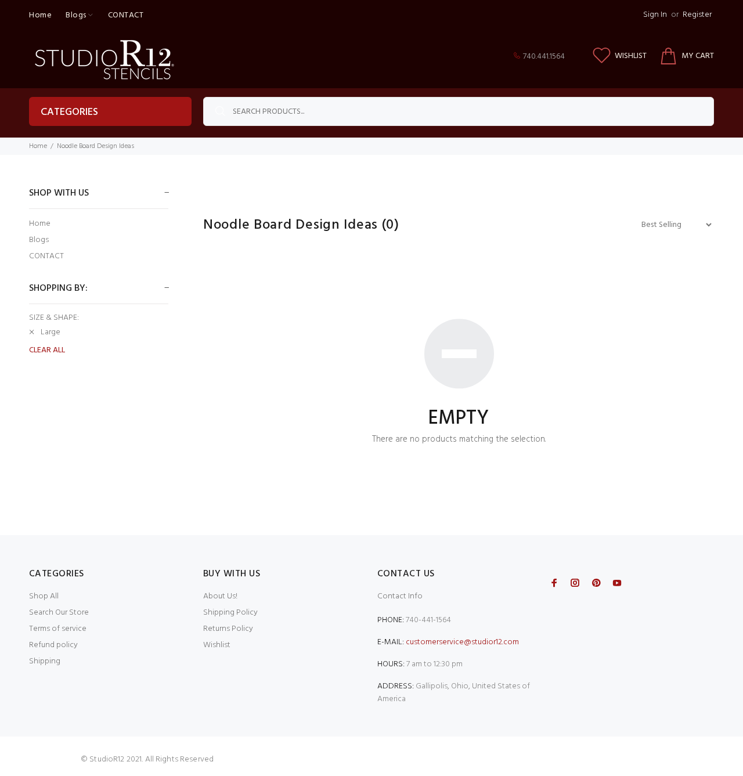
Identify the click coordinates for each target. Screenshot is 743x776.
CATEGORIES (69, 112)
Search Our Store (59, 612)
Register (697, 14)
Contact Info (400, 596)
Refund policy (53, 645)
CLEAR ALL (47, 350)
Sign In (655, 14)
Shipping (44, 661)
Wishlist (216, 645)
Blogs (39, 240)
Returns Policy (228, 629)
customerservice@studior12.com (462, 642)
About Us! (220, 596)
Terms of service (57, 629)
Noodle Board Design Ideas (95, 146)
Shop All (44, 596)
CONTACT (46, 256)
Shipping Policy (230, 612)
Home (38, 146)
